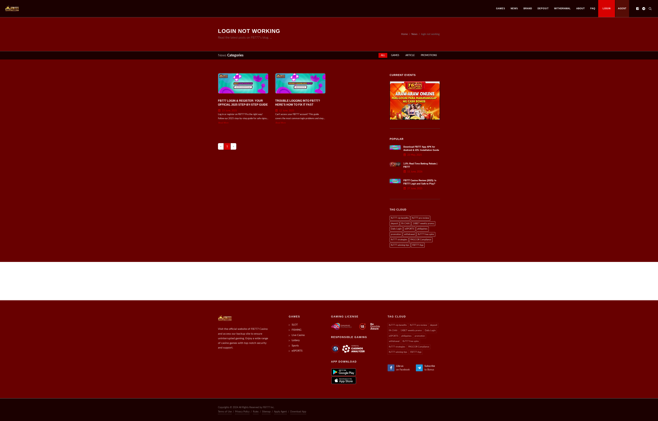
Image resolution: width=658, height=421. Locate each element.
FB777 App (417, 245)
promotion (396, 234)
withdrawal (409, 234)
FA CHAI (405, 223)
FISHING (296, 330)
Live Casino (298, 335)
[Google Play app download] (343, 372)
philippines (422, 229)
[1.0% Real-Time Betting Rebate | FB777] (395, 164)
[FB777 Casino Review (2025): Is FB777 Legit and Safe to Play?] (395, 181)
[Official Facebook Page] (637, 8)
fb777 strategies (399, 240)
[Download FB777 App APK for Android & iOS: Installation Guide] (395, 147)
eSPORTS (409, 229)
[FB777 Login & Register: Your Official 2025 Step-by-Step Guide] (243, 83)
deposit (394, 223)
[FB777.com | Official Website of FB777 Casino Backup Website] (12, 8)
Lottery (296, 340)
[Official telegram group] (643, 8)
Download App (298, 412)
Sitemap (266, 412)
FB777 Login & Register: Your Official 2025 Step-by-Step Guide (243, 102)
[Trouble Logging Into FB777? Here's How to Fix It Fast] (300, 83)
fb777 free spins (426, 234)
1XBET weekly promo (423, 223)
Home (404, 34)
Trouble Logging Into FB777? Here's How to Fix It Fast (297, 102)
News (414, 34)
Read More (223, 123)
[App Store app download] (343, 380)
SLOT (295, 324)
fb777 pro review (420, 218)
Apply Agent (280, 412)
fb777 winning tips (400, 245)
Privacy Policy (242, 412)
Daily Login (396, 229)
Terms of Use (225, 412)
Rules (256, 412)
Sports (295, 345)
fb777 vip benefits (400, 218)
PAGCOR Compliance (420, 240)
